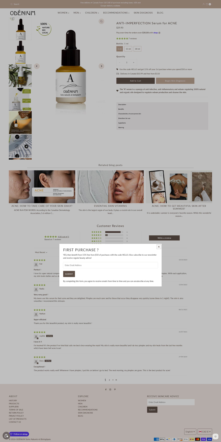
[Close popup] (159, 246)
